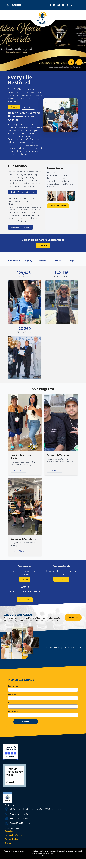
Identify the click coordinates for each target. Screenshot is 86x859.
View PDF (43, 245)
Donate (14, 107)
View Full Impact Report (24, 192)
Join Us (25, 579)
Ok (43, 856)
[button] (71, 62)
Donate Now (73, 617)
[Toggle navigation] (77, 5)
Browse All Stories (58, 205)
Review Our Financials (20, 227)
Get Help (28, 107)
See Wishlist (61, 579)
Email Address (14, 686)
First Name (12, 694)
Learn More (18, 470)
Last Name (12, 703)
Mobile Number (13, 711)
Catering (9, 831)
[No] (83, 854)
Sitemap (9, 843)
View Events (24, 599)
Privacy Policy (11, 839)
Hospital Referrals (13, 835)
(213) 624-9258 (24, 814)
